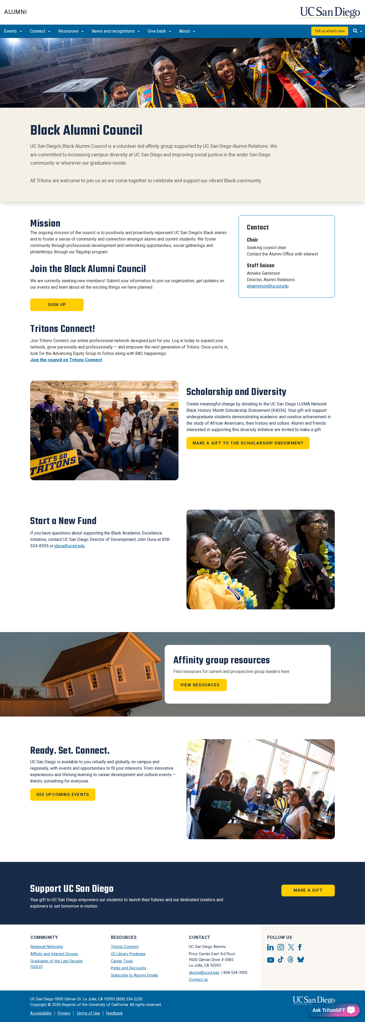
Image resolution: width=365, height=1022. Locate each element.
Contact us (198, 979)
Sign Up (57, 304)
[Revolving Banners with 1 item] (182, 73)
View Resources (200, 685)
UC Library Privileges (128, 954)
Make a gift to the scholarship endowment (248, 443)
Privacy (64, 1013)
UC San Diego (330, 15)
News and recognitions (114, 31)
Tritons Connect (125, 946)
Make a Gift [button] (308, 890)
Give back (157, 31)
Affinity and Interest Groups (54, 954)
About (185, 31)
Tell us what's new (329, 31)
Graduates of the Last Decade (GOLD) (56, 964)
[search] (357, 31)
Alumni (15, 12)
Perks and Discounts (128, 968)
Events (11, 31)
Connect (38, 31)
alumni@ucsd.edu (204, 972)
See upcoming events (63, 794)
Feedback (114, 1013)
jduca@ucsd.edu (70, 545)
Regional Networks (46, 946)
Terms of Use (88, 1013)
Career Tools (122, 961)
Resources (69, 31)
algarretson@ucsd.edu (268, 286)
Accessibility (41, 1013)
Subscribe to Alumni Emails (134, 975)
